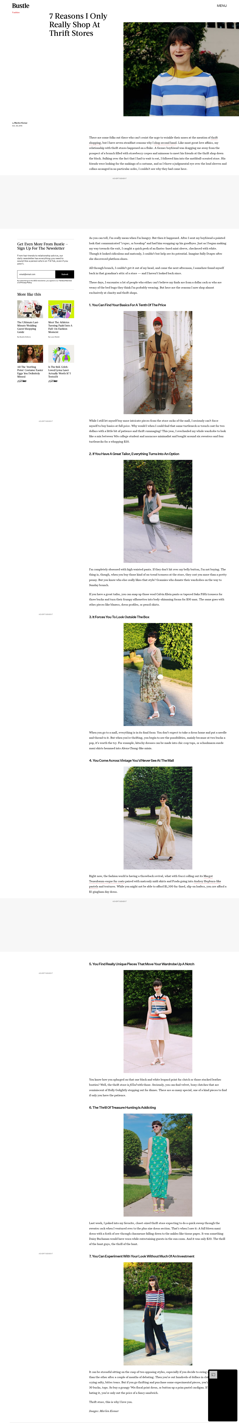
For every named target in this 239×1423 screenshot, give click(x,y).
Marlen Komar (20, 122)
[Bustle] (20, 5)
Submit (64, 274)
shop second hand (165, 142)
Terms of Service (65, 281)
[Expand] (211, 1372)
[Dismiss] (233, 1372)
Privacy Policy (26, 283)
